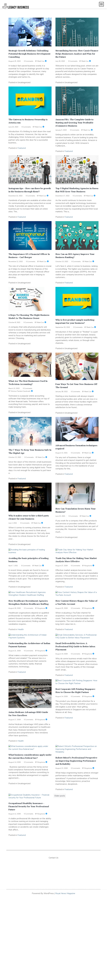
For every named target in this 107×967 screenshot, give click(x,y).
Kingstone (88, 566)
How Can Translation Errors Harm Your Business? (75, 510)
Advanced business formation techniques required (76, 447)
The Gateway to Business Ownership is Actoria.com (27, 121)
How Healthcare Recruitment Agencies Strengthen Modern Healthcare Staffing (28, 602)
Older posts (59, 795)
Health (20, 629)
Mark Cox (40, 61)
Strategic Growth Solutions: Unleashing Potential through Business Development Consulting (29, 53)
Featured (21, 148)
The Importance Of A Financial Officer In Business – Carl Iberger (29, 256)
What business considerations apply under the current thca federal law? (30, 756)
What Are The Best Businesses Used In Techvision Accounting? (27, 383)
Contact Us (53, 857)
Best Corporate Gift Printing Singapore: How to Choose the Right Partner (75, 691)
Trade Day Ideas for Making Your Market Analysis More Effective (76, 560)
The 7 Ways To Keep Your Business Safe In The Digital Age (29, 451)
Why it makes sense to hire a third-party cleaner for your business (28, 517)
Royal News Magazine (65, 893)
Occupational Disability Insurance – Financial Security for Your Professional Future (28, 806)
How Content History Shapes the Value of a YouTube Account (76, 602)
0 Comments (28, 61)
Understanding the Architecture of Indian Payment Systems (29, 645)
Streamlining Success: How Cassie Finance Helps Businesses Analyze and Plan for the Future (76, 53)
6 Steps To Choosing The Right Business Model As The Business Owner (28, 317)
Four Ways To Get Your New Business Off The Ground (76, 386)
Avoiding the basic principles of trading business (28, 560)
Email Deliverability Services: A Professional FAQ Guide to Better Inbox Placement (75, 646)
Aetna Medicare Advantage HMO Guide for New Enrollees (28, 714)
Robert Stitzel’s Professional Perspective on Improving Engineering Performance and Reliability (76, 760)
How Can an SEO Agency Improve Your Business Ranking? (74, 256)
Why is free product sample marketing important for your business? (74, 321)
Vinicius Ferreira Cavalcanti (20, 391)
